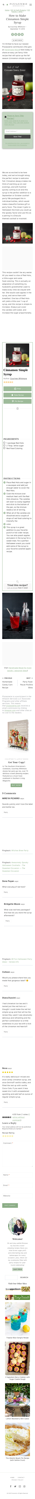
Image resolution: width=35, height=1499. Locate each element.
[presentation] (17, 1319)
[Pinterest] (24, 1486)
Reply (6, 812)
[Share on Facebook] (12, 34)
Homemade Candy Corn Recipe (7, 683)
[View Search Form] (3, 4)
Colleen (6, 972)
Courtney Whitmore (17, 27)
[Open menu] (30, 5)
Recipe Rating (8, 1133)
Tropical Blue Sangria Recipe (17, 1338)
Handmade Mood (11, 50)
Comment (8, 1143)
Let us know (12, 588)
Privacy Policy (17, 1480)
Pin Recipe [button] (18, 401)
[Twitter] (15, 1486)
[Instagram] (20, 1486)
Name (6, 1175)
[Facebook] (10, 1486)
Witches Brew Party (20, 850)
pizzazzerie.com (13, 706)
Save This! (17, 137)
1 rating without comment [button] (21, 1117)
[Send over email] (22, 34)
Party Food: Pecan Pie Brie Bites (26, 683)
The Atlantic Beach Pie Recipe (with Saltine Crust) (17, 1459)
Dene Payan (8, 881)
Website (6, 1196)
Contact (21, 1477)
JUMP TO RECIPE (18, 40)
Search (24, 1277)
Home (12, 1477)
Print (19, 389)
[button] (4, 382)
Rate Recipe (19, 395)
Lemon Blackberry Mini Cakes (17, 1419)
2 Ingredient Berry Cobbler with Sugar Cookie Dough (17, 1378)
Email (6, 1185)
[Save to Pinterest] (19, 34)
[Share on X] (15, 34)
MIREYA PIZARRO (11, 798)
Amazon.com (10, 710)
